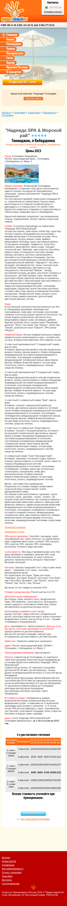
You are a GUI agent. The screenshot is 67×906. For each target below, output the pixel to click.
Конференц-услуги (14, 532)
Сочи (9, 58)
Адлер (10, 63)
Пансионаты (49, 112)
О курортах (13, 72)
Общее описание (15, 144)
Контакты (7, 880)
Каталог (6, 857)
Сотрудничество (10, 883)
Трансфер (7, 876)
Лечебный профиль (35, 144)
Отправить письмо (53, 12)
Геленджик (13, 44)
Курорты (6, 112)
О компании (8, 865)
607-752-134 (55, 7)
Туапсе (10, 49)
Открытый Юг (9, 861)
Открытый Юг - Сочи (22, 82)
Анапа (10, 39)
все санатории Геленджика (35, 819)
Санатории (34, 112)
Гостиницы (7, 115)
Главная (11, 35)
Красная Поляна (17, 67)
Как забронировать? (12, 869)
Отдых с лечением (11, 872)
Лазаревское (14, 53)
